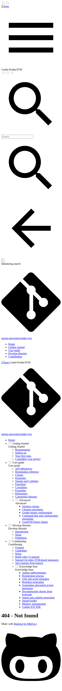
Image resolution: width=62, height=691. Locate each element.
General (19, 547)
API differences (23, 468)
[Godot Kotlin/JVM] (5, 6)
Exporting (20, 490)
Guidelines (21, 550)
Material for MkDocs (25, 623)
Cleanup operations (32, 509)
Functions (20, 484)
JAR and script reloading (35, 578)
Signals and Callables (26, 481)
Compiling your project (27, 459)
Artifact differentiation (34, 572)
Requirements (22, 449)
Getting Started (16, 347)
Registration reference (27, 471)
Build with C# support (27, 556)
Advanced (24, 500)
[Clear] (2, 260)
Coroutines (21, 487)
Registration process (33, 575)
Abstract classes (30, 506)
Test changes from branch (29, 563)
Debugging (21, 493)
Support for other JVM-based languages (37, 559)
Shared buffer (29, 600)
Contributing (15, 356)
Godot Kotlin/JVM (20, 362)
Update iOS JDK (31, 606)
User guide (14, 350)
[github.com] (31, 688)
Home (11, 344)
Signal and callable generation (38, 597)
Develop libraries (17, 353)
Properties (20, 478)
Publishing (21, 537)
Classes (19, 474)
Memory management (34, 603)
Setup (18, 534)
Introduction (21, 531)
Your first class (23, 455)
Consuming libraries (26, 496)
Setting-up (20, 452)
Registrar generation (33, 582)
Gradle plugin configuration (37, 512)
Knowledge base (28, 566)
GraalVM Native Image (35, 521)
